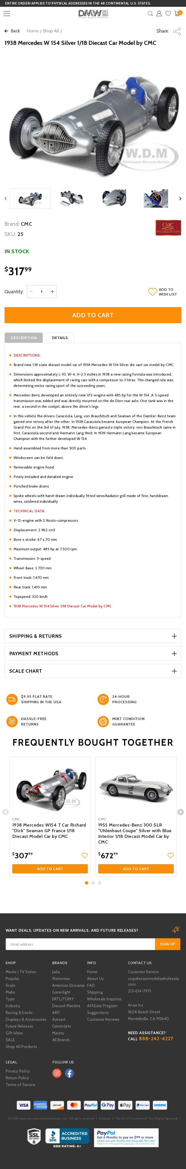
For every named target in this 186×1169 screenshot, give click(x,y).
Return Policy (17, 1078)
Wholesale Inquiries (104, 999)
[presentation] (5, 812)
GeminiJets (61, 1026)
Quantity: (14, 291)
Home (33, 31)
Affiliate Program (102, 1006)
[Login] (159, 13)
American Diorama (68, 985)
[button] (86, 883)
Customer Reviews (103, 1019)
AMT (56, 1012)
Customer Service (143, 972)
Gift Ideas (14, 1033)
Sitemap (104, 1118)
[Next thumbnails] (180, 198)
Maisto (58, 1033)
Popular (12, 978)
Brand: (12, 224)
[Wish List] (168, 13)
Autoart (59, 1019)
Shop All (51, 31)
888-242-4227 (156, 1038)
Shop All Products (21, 1046)
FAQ (91, 985)
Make (10, 992)
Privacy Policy (18, 1071)
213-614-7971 (139, 991)
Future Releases (19, 1026)
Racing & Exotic (19, 1012)
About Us (95, 978)
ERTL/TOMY (63, 999)
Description (24, 338)
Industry (13, 1006)
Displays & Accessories (26, 1019)
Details (60, 338)
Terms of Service (20, 1084)
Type (10, 999)
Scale (10, 985)
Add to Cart (50, 869)
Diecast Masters (66, 1006)
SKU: (10, 234)
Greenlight (61, 992)
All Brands (61, 1040)
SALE (10, 1040)
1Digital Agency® (166, 1118)
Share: (163, 31)
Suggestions (98, 1012)
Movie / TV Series (21, 972)
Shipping (95, 992)
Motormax (61, 978)
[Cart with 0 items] (176, 13)
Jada (56, 972)
